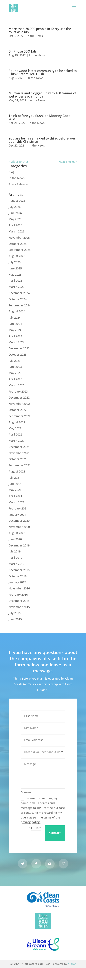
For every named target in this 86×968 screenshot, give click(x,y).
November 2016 (19, 588)
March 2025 (16, 287)
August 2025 (17, 256)
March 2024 (16, 342)
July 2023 (15, 361)
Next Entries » (68, 161)
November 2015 (19, 607)
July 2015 (15, 613)
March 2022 (16, 441)
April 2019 (15, 557)
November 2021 (19, 453)
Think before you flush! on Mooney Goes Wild (39, 117)
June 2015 (15, 619)
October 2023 (18, 354)
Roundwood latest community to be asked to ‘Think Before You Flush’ (43, 72)
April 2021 (15, 496)
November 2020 (19, 527)
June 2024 (15, 324)
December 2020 (19, 520)
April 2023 (15, 379)
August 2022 (17, 422)
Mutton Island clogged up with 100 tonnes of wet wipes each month (42, 95)
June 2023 (15, 367)
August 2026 (17, 200)
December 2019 (19, 545)
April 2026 (15, 225)
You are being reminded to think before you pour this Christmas (42, 140)
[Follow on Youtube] (50, 863)
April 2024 (15, 336)
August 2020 (17, 533)
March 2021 (16, 502)
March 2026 (16, 231)
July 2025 (15, 262)
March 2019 (16, 564)
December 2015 (19, 601)
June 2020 (15, 539)
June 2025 (15, 268)
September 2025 (20, 250)
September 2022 (20, 416)
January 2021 (17, 514)
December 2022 (19, 397)
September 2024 (20, 305)
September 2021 (20, 465)
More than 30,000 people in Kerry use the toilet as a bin (40, 30)
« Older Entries (19, 161)
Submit (55, 833)
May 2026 (15, 219)
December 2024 (19, 293)
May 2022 (15, 428)
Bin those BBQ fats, (23, 51)
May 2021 (15, 490)
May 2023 (15, 373)
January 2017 (17, 582)
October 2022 (18, 410)
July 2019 (15, 551)
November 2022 (19, 404)
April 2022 (15, 434)
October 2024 (18, 299)
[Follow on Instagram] (63, 863)
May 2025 (15, 274)
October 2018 (18, 576)
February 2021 (18, 508)
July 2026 (15, 207)
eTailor (72, 964)
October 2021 (18, 459)
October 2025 (18, 244)
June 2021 (15, 484)
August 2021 (17, 471)
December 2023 (19, 348)
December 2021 (19, 447)
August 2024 (17, 311)
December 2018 (19, 570)
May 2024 (15, 330)
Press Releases (19, 184)
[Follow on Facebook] (36, 863)
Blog (11, 172)
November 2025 (19, 237)
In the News (35, 36)
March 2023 (16, 385)
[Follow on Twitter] (22, 863)
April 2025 (15, 280)
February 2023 (18, 391)
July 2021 (15, 478)
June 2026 (15, 213)
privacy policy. (30, 822)
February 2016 (18, 594)
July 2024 (15, 317)
